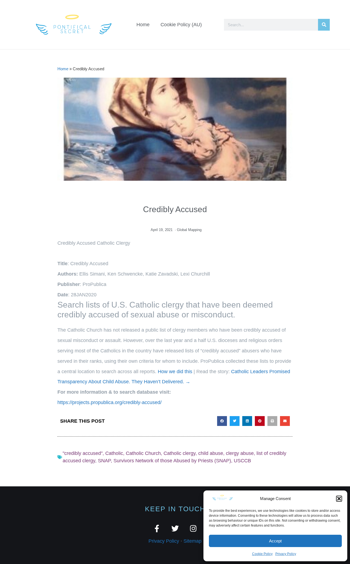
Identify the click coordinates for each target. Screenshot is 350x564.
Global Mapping (189, 230)
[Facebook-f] (157, 528)
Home (143, 24)
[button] (339, 498)
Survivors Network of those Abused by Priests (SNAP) (172, 460)
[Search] (324, 25)
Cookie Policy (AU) (181, 24)
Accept (275, 541)
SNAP (104, 460)
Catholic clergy (180, 453)
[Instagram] (193, 528)
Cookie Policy (262, 554)
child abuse (210, 453)
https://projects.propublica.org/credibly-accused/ (109, 402)
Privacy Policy (285, 554)
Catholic (114, 453)
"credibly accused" (83, 453)
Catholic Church (143, 453)
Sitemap (192, 541)
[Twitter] (175, 528)
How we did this (175, 371)
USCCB (242, 460)
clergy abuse (240, 453)
